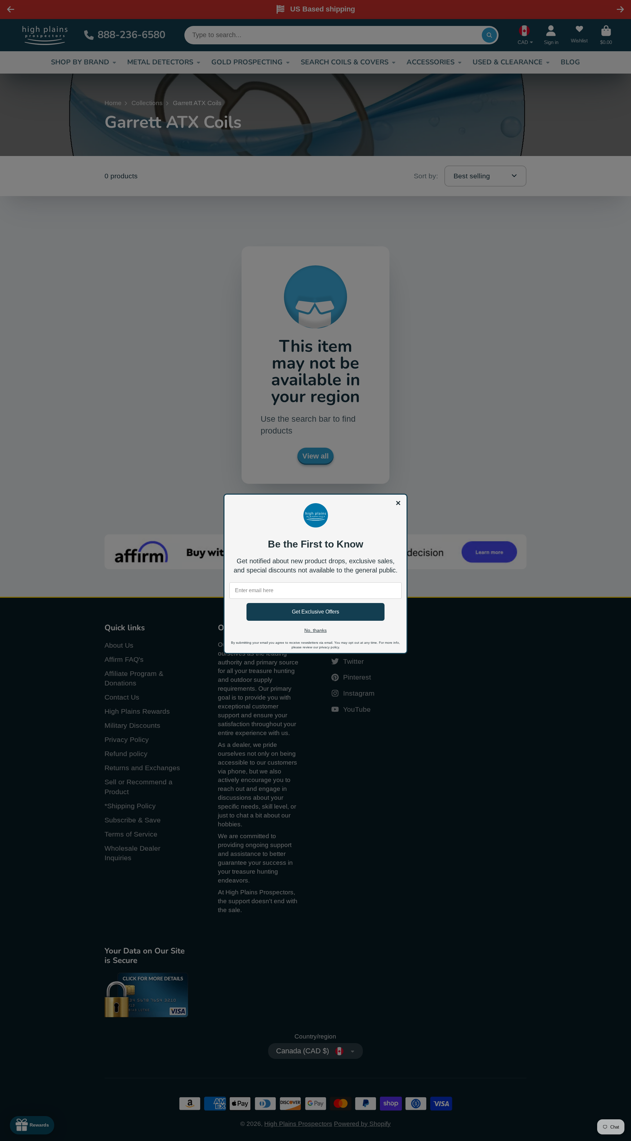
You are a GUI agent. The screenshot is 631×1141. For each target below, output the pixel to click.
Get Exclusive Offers (315, 612)
